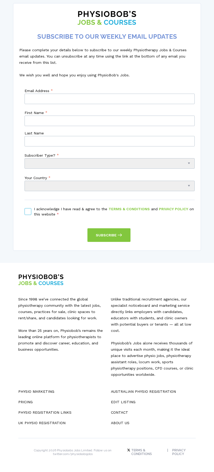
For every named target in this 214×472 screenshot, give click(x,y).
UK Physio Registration (42, 423)
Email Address (39, 90)
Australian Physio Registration (143, 391)
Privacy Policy (173, 209)
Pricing (25, 402)
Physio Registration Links (45, 412)
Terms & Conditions (129, 209)
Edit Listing (123, 402)
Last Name (34, 133)
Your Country (38, 177)
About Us (120, 423)
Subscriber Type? (42, 155)
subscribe (107, 235)
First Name (36, 112)
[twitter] (129, 450)
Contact (119, 412)
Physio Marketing (36, 391)
